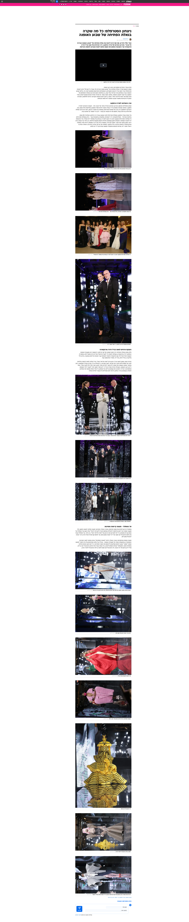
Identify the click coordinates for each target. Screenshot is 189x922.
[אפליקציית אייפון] (64, 4)
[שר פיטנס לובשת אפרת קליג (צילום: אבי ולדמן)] (103, 657)
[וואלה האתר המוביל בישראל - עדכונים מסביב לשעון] (128, 1)
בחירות (113, 1)
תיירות (86, 1)
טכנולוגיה (80, 1)
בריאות (91, 1)
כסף (99, 1)
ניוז (121, 4)
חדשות (123, 1)
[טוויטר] (62, 4)
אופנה (75, 1)
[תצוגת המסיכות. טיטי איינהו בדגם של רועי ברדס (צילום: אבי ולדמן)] (103, 700)
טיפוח (107, 4)
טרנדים (111, 4)
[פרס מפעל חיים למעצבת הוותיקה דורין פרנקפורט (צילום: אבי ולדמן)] (103, 460)
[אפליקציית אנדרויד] (66, 4)
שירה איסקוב (122, 897)
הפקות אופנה (95, 4)
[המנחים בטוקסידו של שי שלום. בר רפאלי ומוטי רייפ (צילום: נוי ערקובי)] (103, 302)
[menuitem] (122, 1)
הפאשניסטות (117, 4)
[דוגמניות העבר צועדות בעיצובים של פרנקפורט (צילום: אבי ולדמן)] (103, 503)
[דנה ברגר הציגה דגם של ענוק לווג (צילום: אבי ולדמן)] (103, 615)
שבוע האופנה (128, 897)
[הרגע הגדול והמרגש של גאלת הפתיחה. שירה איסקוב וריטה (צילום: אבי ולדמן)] (103, 150)
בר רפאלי (117, 897)
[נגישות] (2, 1)
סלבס (103, 1)
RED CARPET (102, 4)
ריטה (113, 897)
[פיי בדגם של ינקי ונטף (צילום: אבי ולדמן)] (103, 766)
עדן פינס (110, 897)
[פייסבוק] (60, 4)
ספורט (118, 1)
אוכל (95, 1)
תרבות (108, 1)
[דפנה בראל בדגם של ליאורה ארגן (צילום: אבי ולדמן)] (103, 833)
